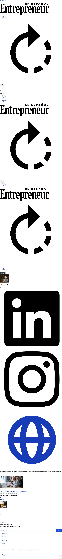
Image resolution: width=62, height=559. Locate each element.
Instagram (3, 546)
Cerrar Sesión (4, 88)
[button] (31, 187)
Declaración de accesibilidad (6, 535)
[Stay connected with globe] (32, 440)
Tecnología (3, 101)
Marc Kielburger (3, 522)
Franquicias (3, 102)
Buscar (1, 92)
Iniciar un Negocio (4, 100)
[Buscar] (0, 117)
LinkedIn (3, 545)
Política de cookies (4, 540)
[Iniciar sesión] (0, 265)
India (2, 554)
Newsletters (2, 273)
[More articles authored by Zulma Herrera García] (3, 507)
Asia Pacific (3, 555)
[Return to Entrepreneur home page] (24, 14)
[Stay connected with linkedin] (32, 318)
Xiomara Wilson (3, 513)
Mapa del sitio (4, 536)
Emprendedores (4, 17)
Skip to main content (3, 0)
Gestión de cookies (4, 541)
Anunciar (3, 538)
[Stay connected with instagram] (32, 379)
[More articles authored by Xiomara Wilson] (0, 511)
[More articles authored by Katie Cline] (0, 497)
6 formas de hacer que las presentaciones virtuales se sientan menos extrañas (14, 491)
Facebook (3, 543)
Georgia (3, 553)
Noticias (3, 16)
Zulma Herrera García (4, 509)
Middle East (3, 556)
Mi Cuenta (3, 87)
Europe (3, 557)
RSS (2, 547)
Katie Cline (2, 499)
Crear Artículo (4, 96)
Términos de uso (4, 533)
